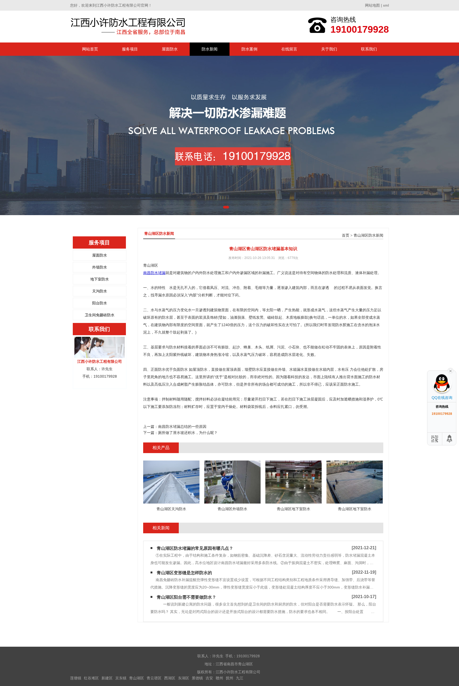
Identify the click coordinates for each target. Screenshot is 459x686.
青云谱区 (154, 678)
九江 (239, 678)
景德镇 (197, 678)
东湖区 (183, 678)
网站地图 (372, 5)
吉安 (209, 678)
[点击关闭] (450, 370)
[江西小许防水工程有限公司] (129, 26)
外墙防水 (99, 267)
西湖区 (169, 678)
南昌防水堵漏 (154, 273)
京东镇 (120, 678)
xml (386, 5)
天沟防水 (99, 291)
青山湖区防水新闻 (368, 235)
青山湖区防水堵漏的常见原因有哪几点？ (195, 548)
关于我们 (329, 49)
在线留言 (289, 49)
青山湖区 (136, 678)
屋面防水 (170, 49)
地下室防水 (99, 279)
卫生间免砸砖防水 (99, 315)
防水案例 (249, 49)
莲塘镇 (75, 678)
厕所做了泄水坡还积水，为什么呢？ (188, 433)
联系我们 (369, 49)
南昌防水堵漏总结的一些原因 (182, 426)
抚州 (229, 678)
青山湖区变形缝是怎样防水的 (184, 572)
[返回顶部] (450, 439)
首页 (345, 235)
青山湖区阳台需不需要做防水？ (186, 597)
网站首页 (90, 49)
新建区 (107, 678)
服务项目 (130, 49)
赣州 (219, 678)
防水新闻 (210, 49)
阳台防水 (99, 303)
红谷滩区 (91, 678)
